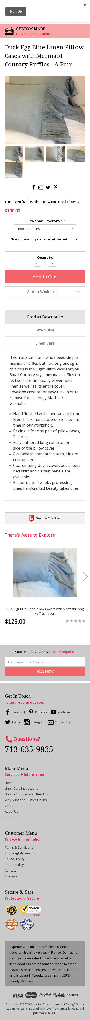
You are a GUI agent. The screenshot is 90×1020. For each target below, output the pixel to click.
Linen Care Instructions (21, 788)
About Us (11, 811)
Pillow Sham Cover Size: (45, 221)
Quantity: (45, 257)
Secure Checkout (49, 518)
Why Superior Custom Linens (26, 800)
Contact (10, 870)
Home (9, 783)
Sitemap (11, 876)
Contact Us (12, 805)
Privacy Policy (14, 859)
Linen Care (45, 343)
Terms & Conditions (19, 847)
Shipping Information (20, 853)
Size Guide (45, 330)
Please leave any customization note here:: (45, 239)
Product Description (45, 317)
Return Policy (14, 865)
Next (85, 576)
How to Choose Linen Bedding (26, 794)
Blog (8, 817)
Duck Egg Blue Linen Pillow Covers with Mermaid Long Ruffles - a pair (45, 611)
